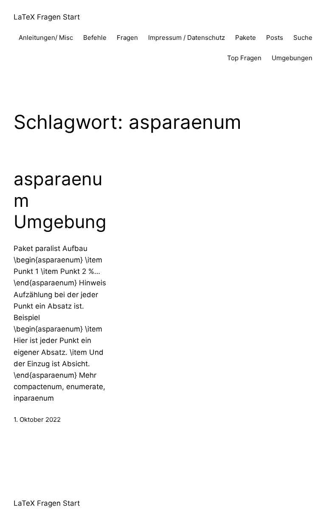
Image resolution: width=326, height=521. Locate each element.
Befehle (95, 37)
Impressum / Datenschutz (186, 37)
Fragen (127, 37)
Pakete (245, 37)
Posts (274, 37)
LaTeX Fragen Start (47, 17)
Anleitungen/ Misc (46, 37)
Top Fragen (244, 58)
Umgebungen (292, 58)
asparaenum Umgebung (60, 200)
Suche (302, 37)
